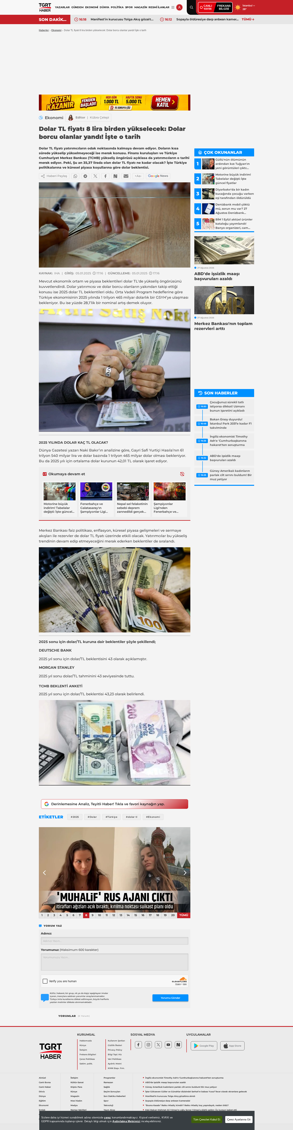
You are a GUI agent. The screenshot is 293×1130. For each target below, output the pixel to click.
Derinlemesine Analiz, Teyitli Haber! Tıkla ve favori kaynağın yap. (108, 804)
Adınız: (46, 933)
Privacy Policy (115, 1050)
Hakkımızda (86, 1040)
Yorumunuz (69, 950)
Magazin (75, 1096)
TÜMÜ (246, 19)
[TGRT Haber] (45, 7)
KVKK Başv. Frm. (116, 1068)
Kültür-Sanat (77, 1082)
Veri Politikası (114, 1059)
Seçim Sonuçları (112, 1091)
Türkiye (45, 297)
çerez (107, 1117)
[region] (147, 1120)
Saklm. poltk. (86, 1063)
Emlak (42, 1110)
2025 (63, 292)
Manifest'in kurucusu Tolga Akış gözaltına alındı (122, 19)
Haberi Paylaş (57, 176)
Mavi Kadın (76, 1100)
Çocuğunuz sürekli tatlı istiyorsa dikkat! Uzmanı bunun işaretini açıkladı (227, 406)
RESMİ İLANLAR (158, 7)
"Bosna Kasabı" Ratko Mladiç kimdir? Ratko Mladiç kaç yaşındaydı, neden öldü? (187, 1105)
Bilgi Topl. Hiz (115, 1054)
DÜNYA (104, 7)
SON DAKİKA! (53, 19)
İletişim (83, 1050)
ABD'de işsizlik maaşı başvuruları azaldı (225, 458)
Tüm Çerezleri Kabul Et (206, 1119)
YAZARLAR (62, 7)
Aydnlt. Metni (115, 1063)
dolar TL (130, 281)
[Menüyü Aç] (172, 7)
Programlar (109, 1078)
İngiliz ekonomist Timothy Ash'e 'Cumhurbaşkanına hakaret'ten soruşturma (229, 441)
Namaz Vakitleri (79, 1110)
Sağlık (107, 1087)
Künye (83, 1045)
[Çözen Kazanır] (114, 103)
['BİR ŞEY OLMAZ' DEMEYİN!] (114, 870)
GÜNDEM (77, 7)
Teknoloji (108, 1105)
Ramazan (108, 1082)
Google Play (207, 1045)
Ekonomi (56, 30)
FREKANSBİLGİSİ (224, 7)
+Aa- (138, 176)
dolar (87, 455)
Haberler (44, 30)
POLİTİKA (117, 7)
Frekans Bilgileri (88, 1054)
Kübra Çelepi (99, 117)
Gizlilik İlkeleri (115, 1045)
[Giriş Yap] (179, 7)
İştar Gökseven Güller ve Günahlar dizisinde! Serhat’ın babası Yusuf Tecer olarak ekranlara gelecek (196, 1091)
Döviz (42, 1091)
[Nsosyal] (115, 176)
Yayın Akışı (109, 1110)
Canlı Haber (45, 1087)
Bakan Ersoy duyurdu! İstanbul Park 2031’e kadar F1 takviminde (231, 424)
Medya (74, 1105)
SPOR (129, 7)
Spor (106, 1100)
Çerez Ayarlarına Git (239, 1119)
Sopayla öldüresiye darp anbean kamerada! (208, 19)
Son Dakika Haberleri (115, 1096)
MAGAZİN (140, 7)
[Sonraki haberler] (182, 474)
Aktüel (42, 1078)
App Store (235, 1045)
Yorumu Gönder (170, 997)
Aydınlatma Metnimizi (126, 1121)
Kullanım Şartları (116, 1040)
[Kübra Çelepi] (71, 118)
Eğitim (42, 1100)
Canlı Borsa (45, 1082)
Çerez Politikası (87, 1059)
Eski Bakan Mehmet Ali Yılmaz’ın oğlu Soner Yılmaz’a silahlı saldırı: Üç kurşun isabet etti (191, 1110)
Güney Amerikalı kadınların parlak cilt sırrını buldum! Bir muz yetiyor (231, 475)
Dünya (42, 1096)
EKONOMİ (91, 7)
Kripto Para (76, 1087)
